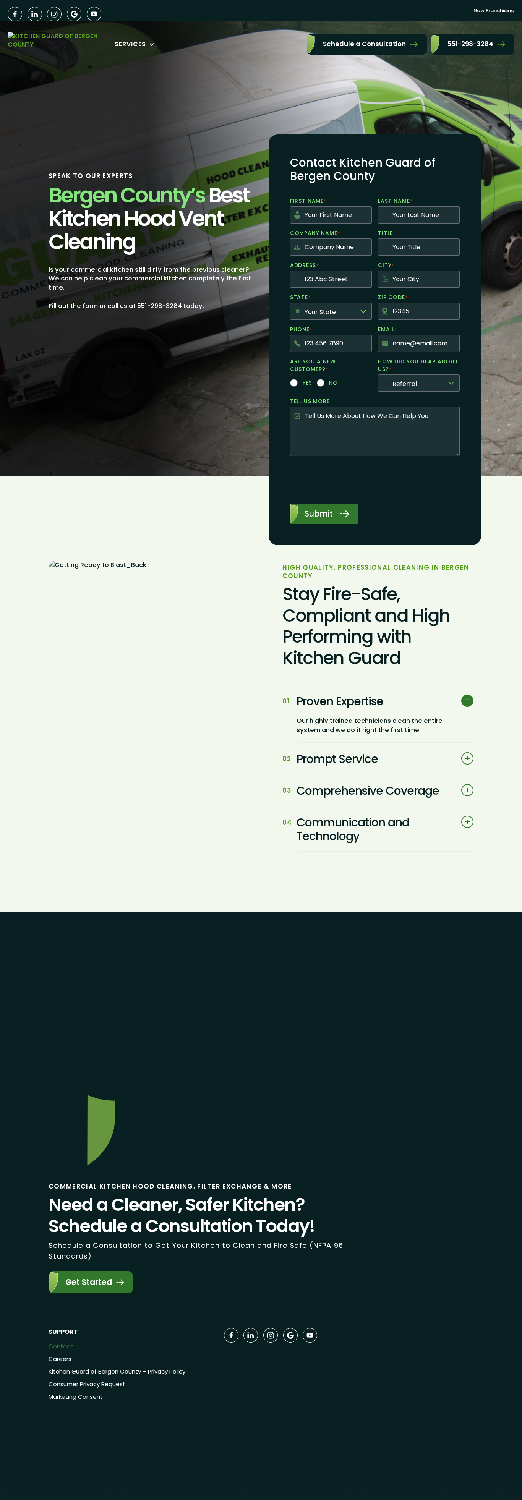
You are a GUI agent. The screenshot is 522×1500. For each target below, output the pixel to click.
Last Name (395, 201)
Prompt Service (337, 759)
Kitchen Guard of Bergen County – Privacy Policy (117, 1371)
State (300, 297)
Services (130, 44)
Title (385, 233)
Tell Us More (310, 401)
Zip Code (392, 297)
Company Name (315, 233)
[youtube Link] (94, 14)
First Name (308, 201)
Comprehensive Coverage (368, 791)
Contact (61, 1346)
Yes (307, 383)
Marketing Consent (76, 1397)
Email (387, 329)
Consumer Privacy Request (87, 1384)
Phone (301, 329)
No (333, 383)
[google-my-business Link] (74, 14)
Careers (60, 1359)
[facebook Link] (15, 14)
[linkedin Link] (35, 14)
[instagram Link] (54, 14)
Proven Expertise (340, 701)
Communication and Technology (353, 829)
